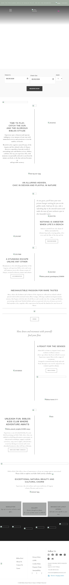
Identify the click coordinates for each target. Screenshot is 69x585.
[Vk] (65, 555)
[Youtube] (61, 555)
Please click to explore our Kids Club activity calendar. (34, 473)
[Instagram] (49, 555)
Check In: (8, 75)
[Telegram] (49, 559)
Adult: (58, 75)
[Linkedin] (57, 555)
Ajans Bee (48, 582)
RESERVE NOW (35, 88)
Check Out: (33, 75)
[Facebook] (53, 555)
